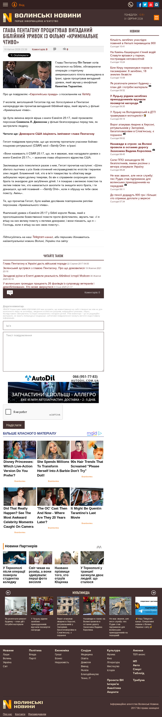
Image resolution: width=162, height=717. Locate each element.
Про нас (7, 714)
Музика (111, 654)
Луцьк (6, 654)
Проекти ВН (115, 680)
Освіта (84, 658)
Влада (32, 654)
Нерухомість (62, 662)
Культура (113, 650)
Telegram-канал (42, 237)
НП (135, 661)
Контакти (20, 714)
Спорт (137, 669)
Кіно (109, 658)
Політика (35, 650)
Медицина (87, 654)
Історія (111, 670)
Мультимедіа (81, 593)
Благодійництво (90, 674)
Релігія (85, 670)
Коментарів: (39, 49)
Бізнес (58, 658)
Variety (86, 94)
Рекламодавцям (37, 714)
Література (113, 662)
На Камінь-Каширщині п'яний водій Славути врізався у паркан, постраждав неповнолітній (133, 55)
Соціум (86, 650)
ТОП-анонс (139, 654)
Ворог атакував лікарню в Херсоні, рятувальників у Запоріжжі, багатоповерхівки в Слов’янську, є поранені (132, 129)
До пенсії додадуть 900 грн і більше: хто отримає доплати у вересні (133, 196)
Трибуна (139, 680)
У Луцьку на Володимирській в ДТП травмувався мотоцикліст (133, 113)
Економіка (62, 650)
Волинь (7, 658)
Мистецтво (113, 666)
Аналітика (114, 688)
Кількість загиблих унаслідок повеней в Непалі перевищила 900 (133, 41)
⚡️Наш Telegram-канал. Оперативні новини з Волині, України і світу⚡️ (144, 622)
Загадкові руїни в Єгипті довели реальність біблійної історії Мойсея (46, 276)
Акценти (113, 692)
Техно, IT (86, 678)
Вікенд (84, 666)
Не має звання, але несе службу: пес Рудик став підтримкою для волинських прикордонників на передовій (131, 180)
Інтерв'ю (113, 684)
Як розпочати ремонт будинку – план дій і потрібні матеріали (130, 85)
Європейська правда (43, 94)
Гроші (58, 654)
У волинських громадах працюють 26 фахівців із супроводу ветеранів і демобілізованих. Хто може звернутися (48, 285)
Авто (136, 665)
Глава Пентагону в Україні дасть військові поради (35, 263)
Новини (135, 31)
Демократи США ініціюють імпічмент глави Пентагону (56, 133)
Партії (32, 658)
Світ (5, 666)
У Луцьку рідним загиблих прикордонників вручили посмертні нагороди (40, 624)
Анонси (138, 650)
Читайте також (53, 256)
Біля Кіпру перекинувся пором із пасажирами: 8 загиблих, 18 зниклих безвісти (131, 70)
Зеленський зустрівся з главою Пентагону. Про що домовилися (44, 268)
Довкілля (86, 662)
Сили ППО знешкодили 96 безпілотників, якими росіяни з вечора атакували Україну (130, 163)
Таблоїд (138, 673)
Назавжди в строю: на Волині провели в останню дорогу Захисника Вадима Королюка (94, 624)
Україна (7, 662)
